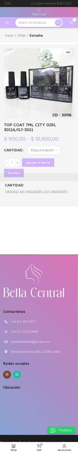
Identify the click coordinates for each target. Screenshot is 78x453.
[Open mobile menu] (7, 23)
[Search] (58, 22)
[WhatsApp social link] (17, 375)
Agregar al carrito (38, 162)
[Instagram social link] (7, 375)
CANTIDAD (13, 150)
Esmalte (36, 35)
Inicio (9, 35)
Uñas (21, 35)
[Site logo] (39, 12)
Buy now (14, 173)
